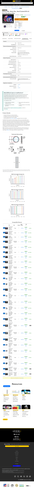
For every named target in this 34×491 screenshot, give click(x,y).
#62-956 (22, 339)
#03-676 (22, 284)
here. (7, 108)
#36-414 (22, 256)
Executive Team (17, 452)
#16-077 (22, 319)
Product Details (10, 38)
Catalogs (16, 463)
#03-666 (22, 313)
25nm (13, 118)
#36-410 (22, 252)
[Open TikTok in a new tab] (30, 476)
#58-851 (22, 267)
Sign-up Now (17, 446)
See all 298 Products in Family (15, 8)
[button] (20, 8)
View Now (7, 399)
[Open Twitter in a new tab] (18, 476)
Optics (9, 6)
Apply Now (16, 465)
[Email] (19, 8)
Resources (31, 38)
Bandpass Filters (16, 6)
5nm (11, 118)
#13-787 (22, 228)
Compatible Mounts (25, 38)
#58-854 (22, 289)
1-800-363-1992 (16, 431)
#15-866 (22, 241)
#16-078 (22, 357)
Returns (17, 458)
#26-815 (22, 325)
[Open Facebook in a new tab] (15, 476)
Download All (18, 35)
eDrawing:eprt (6, 35)
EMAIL (17, 436)
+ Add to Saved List (17, 30)
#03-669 (22, 308)
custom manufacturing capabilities (16, 107)
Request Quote (19, 27)
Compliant (19, 84)
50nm (16, 118)
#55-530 (22, 295)
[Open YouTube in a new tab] (21, 476)
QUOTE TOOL (16, 439)
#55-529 (22, 278)
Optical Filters (12, 6)
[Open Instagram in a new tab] (27, 476)
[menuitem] (1, 1)
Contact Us (31, 325)
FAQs (16, 459)
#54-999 (22, 363)
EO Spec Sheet (12, 35)
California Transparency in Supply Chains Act (7, 471)
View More (5, 419)
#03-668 (22, 247)
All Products (6, 6)
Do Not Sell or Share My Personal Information (18, 470)
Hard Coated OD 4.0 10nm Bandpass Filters (24, 6)
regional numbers (17, 432)
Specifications (4, 38)
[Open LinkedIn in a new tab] (24, 476)
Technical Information (17, 38)
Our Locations (16, 453)
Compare (23, 30)
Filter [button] (5, 386)
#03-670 (22, 302)
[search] (17, 3)
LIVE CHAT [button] (17, 434)
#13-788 (22, 232)
